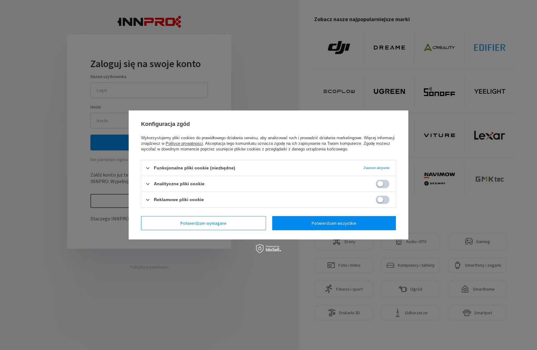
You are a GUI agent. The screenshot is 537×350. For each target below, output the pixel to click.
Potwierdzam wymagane (204, 223)
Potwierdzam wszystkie (334, 223)
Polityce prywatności (184, 143)
